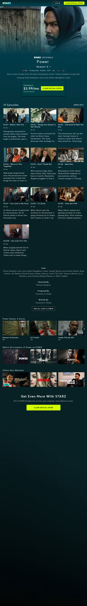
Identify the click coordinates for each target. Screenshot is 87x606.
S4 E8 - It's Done (38, 203)
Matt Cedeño (62, 276)
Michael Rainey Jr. (47, 276)
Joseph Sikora (55, 271)
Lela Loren (22, 271)
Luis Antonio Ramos (70, 271)
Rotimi (74, 273)
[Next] (84, 329)
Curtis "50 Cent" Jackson (60, 273)
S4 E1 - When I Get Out (13, 125)
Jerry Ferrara (33, 276)
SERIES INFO (79, 105)
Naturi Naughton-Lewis (37, 271)
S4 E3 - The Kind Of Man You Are (71, 126)
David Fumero (28, 273)
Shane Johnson (41, 273)
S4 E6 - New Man (65, 164)
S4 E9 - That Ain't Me (67, 203)
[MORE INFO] (16, 115)
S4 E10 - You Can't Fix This (15, 241)
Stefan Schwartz (43, 285)
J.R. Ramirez (16, 273)
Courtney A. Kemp (43, 294)
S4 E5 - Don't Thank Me (41, 164)
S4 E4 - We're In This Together (12, 165)
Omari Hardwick (10, 271)
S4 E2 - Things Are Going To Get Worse (43, 126)
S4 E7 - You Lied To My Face (16, 203)
